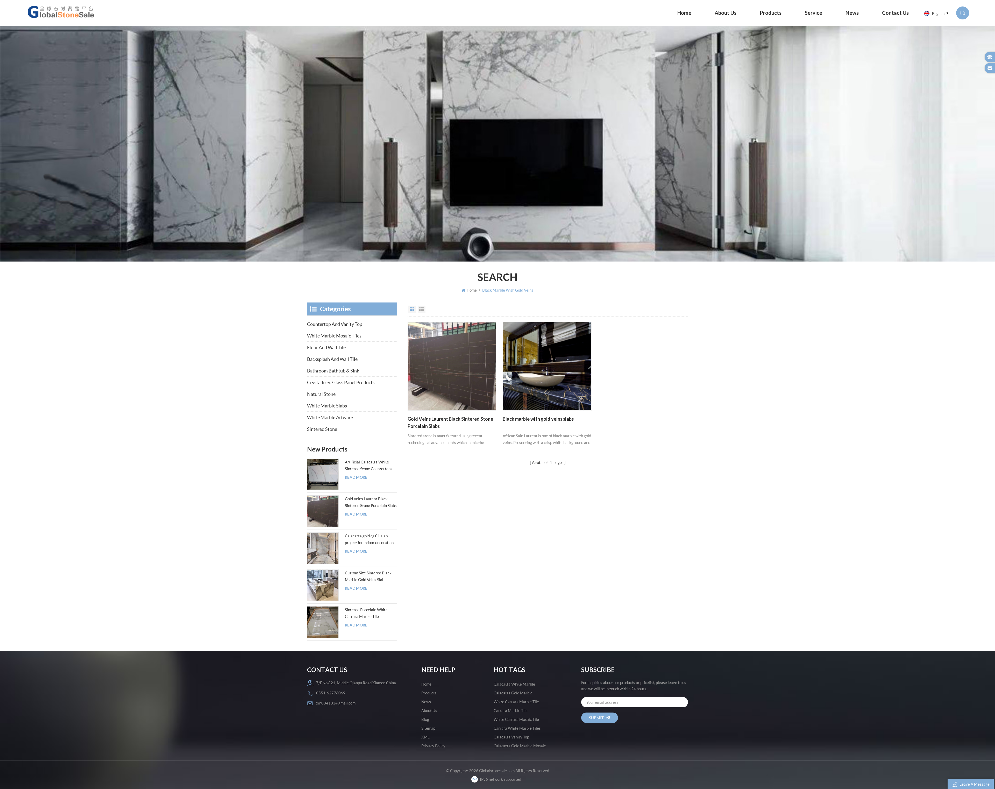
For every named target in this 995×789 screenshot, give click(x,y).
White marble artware (330, 417)
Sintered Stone (322, 429)
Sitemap (428, 728)
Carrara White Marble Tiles (517, 728)
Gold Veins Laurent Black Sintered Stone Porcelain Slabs (450, 422)
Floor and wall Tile (326, 347)
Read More (356, 477)
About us (725, 13)
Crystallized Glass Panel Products (341, 382)
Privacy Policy (433, 745)
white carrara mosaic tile (516, 719)
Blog (425, 719)
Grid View (412, 309)
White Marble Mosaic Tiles (334, 336)
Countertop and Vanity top (334, 324)
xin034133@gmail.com (336, 703)
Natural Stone (321, 394)
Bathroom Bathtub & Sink (333, 371)
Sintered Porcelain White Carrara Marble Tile (366, 613)
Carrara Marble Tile (511, 710)
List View (421, 309)
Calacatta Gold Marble (513, 693)
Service (813, 13)
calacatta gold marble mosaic (520, 745)
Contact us (895, 13)
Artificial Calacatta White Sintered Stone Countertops (368, 465)
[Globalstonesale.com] (62, 11)
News (852, 13)
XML (425, 737)
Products (770, 13)
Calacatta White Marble (514, 684)
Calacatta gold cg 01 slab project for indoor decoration (369, 539)
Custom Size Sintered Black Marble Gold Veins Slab (368, 576)
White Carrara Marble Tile (516, 701)
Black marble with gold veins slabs (538, 418)
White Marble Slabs (327, 405)
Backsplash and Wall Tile (332, 359)
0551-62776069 (330, 693)
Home (684, 13)
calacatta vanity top (511, 737)
